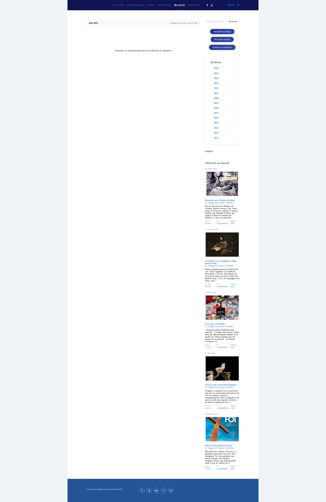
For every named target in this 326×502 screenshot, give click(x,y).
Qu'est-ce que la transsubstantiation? (221, 385)
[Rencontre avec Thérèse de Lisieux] (222, 184)
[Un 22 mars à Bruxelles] (222, 307)
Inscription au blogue (222, 31)
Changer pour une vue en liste (184, 23)
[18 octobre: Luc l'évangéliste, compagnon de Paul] (222, 244)
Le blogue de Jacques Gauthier (219, 202)
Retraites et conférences (222, 47)
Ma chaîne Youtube (222, 39)
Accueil (118, 5)
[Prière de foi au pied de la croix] (222, 429)
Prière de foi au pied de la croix (218, 445)
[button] (233, 5)
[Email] (163, 490)
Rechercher (233, 21)
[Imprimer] (171, 490)
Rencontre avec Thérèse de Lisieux (220, 200)
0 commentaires (222, 222)
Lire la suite (233, 222)
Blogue (179, 5)
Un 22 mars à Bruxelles (215, 324)
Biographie (135, 5)
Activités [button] (165, 5)
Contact (194, 5)
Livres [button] (150, 5)
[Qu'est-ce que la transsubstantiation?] (222, 368)
